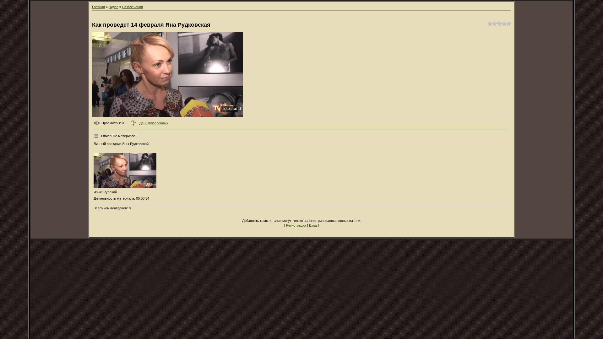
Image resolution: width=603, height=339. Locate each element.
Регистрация (296, 225)
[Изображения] (125, 170)
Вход (313, 225)
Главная (98, 7)
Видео (113, 7)
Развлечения (132, 7)
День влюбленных (153, 123)
